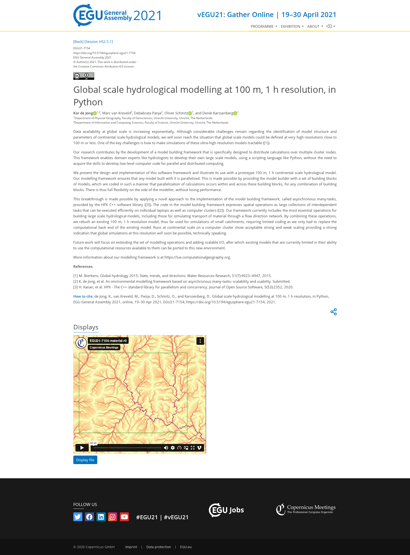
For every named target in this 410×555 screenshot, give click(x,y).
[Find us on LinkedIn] (101, 517)
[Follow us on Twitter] (77, 517)
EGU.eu (186, 547)
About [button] (313, 26)
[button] (331, 26)
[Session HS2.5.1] (98, 41)
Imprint (131, 547)
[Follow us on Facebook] (89, 517)
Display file (85, 459)
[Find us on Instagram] (112, 517)
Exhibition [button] (291, 26)
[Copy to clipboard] (333, 313)
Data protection (158, 547)
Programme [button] (263, 26)
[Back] (78, 41)
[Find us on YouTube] (124, 517)
